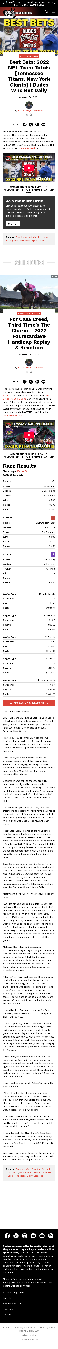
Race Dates (9, 1298)
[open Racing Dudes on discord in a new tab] (42, 1235)
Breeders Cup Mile (41, 1169)
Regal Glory (26, 1176)
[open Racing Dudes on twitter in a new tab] (16, 1235)
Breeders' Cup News (29, 313)
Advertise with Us (12, 1303)
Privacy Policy (29, 1335)
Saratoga (8, 395)
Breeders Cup (23, 1169)
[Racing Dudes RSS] (50, 1235)
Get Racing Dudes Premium (31, 703)
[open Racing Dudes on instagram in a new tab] (24, 1235)
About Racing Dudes (13, 1292)
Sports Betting (29, 56)
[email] (31, 114)
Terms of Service (29, 1339)
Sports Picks (38, 240)
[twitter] (27, 114)
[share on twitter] (31, 124)
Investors (8, 1309)
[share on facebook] (25, 124)
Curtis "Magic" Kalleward (31, 110)
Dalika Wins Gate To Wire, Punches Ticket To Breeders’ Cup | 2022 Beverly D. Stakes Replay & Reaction (29, 1209)
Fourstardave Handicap (31, 1172)
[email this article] (43, 124)
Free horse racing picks (28, 237)
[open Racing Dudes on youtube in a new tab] (33, 1235)
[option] (29, 4)
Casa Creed (12, 1172)
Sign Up (13, 223)
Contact (7, 1314)
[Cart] (46, 11)
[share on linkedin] (37, 124)
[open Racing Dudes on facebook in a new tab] (7, 1235)
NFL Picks (25, 240)
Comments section (27, 148)
